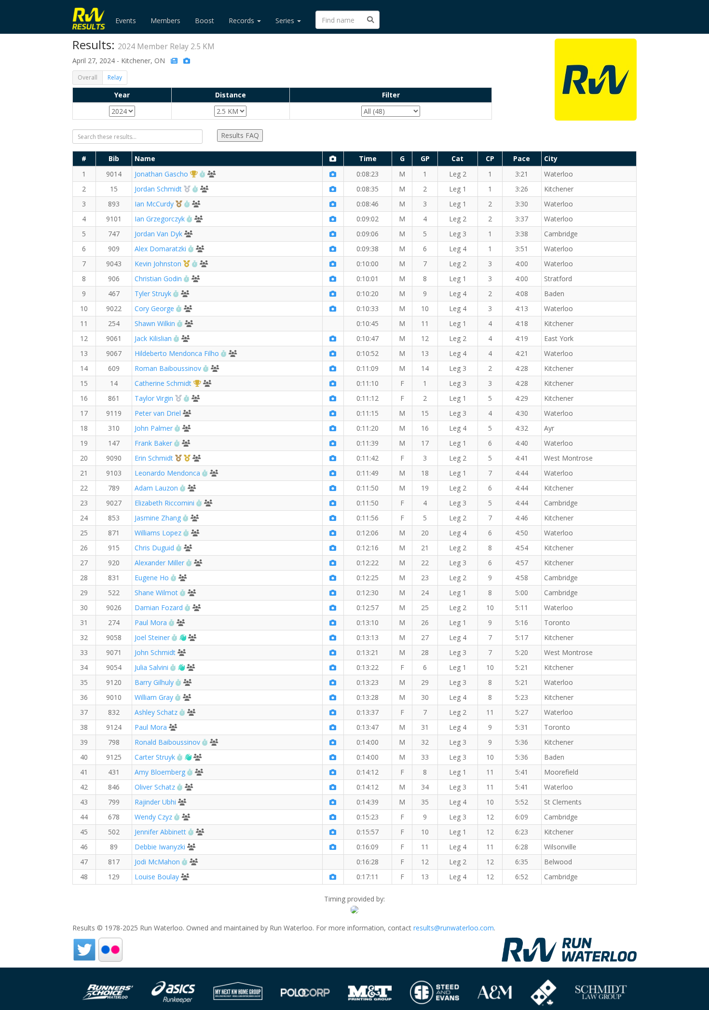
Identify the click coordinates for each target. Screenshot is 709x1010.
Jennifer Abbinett (160, 831)
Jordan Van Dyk (158, 233)
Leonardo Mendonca (167, 473)
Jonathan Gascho (161, 173)
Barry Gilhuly (154, 682)
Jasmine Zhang (158, 517)
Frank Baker (153, 443)
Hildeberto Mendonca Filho (177, 353)
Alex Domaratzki (160, 248)
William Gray (154, 697)
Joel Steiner (152, 637)
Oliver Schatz (155, 787)
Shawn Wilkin (155, 323)
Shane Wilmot (156, 592)
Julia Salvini (151, 667)
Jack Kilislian (153, 338)
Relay (115, 77)
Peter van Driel (158, 413)
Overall (87, 77)
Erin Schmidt (154, 458)
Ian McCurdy (154, 203)
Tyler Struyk (153, 293)
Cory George (154, 308)
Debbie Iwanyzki (160, 846)
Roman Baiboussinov (168, 368)
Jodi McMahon (157, 861)
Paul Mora (151, 622)
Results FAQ (240, 135)
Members (165, 20)
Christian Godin (158, 278)
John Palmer (154, 428)
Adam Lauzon (156, 487)
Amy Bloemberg (160, 772)
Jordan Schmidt (158, 188)
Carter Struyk (155, 757)
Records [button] (242, 20)
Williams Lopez (158, 532)
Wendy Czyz (153, 816)
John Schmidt (155, 652)
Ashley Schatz (156, 712)
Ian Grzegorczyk (160, 218)
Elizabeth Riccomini (164, 502)
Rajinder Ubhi (155, 801)
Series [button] (285, 20)
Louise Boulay (157, 876)
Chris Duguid (154, 547)
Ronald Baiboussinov (167, 742)
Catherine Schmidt (163, 383)
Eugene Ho (152, 577)
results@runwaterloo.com (453, 927)
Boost (204, 20)
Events (125, 20)
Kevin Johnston (158, 263)
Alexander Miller (159, 562)
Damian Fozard (159, 607)
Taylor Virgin (154, 398)
